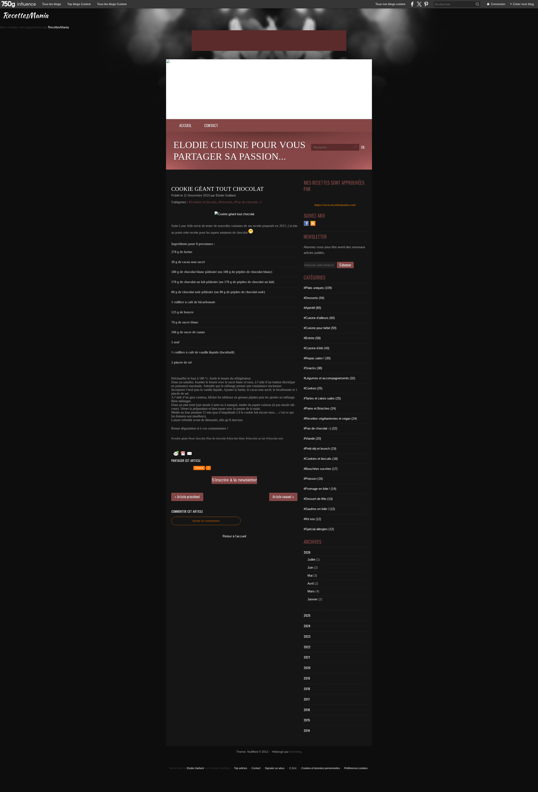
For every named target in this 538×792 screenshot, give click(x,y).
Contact (211, 125)
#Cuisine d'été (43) (316, 348)
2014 (307, 730)
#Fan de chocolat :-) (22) (320, 428)
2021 (307, 657)
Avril (310, 583)
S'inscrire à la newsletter (234, 480)
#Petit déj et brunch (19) (320, 448)
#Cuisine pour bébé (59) (320, 328)
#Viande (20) (312, 438)
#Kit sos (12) (312, 519)
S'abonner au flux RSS (312, 223)
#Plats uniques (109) (318, 288)
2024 (307, 625)
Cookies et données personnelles (320, 768)
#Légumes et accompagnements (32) (329, 378)
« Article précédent (187, 496)
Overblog (296, 751)
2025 (307, 615)
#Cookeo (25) (313, 388)
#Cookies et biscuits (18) (321, 458)
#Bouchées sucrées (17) (321, 468)
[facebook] (412, 4)
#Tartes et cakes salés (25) (322, 398)
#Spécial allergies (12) (319, 529)
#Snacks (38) (313, 368)
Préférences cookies (356, 768)
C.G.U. (293, 768)
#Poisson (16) (313, 478)
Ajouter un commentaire (206, 520)
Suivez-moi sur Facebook (306, 223)
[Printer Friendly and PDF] (182, 455)
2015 (307, 720)
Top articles (240, 768)
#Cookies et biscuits (202, 202)
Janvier (312, 599)
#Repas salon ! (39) (317, 358)
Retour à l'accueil (234, 536)
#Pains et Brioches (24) (320, 408)
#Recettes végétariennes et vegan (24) (330, 418)
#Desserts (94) (314, 298)
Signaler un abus (275, 768)
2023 (307, 636)
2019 (307, 678)
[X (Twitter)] (419, 4)
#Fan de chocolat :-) (247, 202)
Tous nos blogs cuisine (390, 4)
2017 (307, 699)
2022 (307, 646)
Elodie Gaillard (195, 768)
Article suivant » (283, 496)
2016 (307, 709)
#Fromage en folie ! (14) (320, 488)
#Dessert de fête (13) (318, 499)
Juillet (311, 559)
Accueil (185, 125)
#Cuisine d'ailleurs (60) (319, 318)
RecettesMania (58, 27)
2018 (307, 688)
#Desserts (225, 202)
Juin (310, 567)
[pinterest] (426, 4)
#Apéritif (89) (312, 308)
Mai (310, 575)
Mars (311, 591)
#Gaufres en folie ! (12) (319, 509)
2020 (307, 667)
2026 (307, 552)
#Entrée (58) (312, 338)
